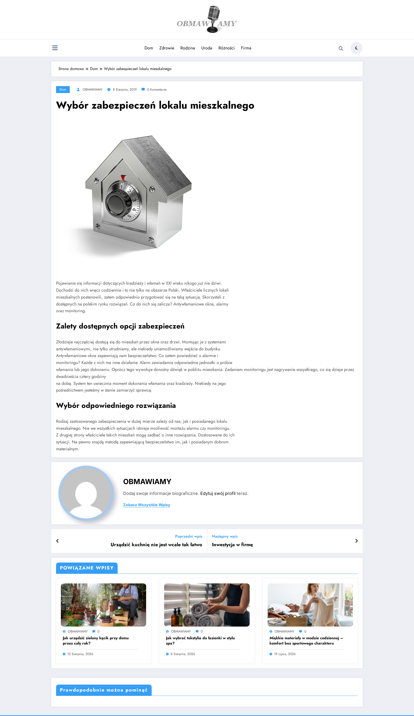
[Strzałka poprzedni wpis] (57, 541)
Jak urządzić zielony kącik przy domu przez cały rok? (96, 640)
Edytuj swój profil (218, 493)
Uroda (206, 48)
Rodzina (187, 48)
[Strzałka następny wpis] (356, 541)
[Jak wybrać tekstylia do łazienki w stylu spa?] (206, 604)
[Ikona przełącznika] (54, 48)
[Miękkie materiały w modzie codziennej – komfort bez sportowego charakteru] (310, 604)
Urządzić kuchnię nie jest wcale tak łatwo (156, 544)
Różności (226, 48)
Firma (246, 48)
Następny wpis (225, 536)
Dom (148, 48)
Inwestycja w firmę (232, 544)
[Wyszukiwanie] (341, 49)
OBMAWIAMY (93, 89)
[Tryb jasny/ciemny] (356, 48)
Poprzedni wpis (188, 536)
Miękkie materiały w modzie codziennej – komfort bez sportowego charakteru (306, 640)
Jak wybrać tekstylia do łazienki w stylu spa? (200, 640)
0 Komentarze (157, 89)
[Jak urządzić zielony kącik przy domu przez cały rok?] (103, 604)
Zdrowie (166, 48)
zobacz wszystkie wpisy (146, 505)
